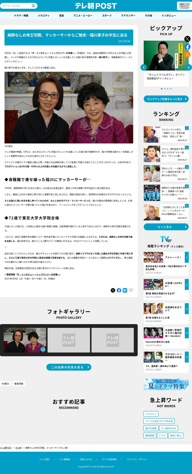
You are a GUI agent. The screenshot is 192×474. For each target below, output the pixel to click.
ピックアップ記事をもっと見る (165, 99)
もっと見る (165, 227)
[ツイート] (113, 290)
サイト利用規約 (109, 459)
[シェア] (119, 290)
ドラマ (162, 435)
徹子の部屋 (151, 428)
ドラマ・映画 (21, 15)
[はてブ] (125, 290)
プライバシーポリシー (137, 459)
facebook (187, 47)
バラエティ (44, 15)
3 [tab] (167, 89)
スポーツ (107, 15)
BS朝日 (5, 383)
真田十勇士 (175, 435)
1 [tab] (161, 89)
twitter (187, 39)
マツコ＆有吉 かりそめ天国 (159, 421)
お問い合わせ (86, 459)
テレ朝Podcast (168, 428)
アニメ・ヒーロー (83, 15)
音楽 (61, 15)
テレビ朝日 (44, 459)
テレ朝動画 (65, 459)
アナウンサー (128, 15)
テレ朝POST (96, 6)
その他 (148, 15)
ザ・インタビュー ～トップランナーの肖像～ (38, 274)
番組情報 (18, 383)
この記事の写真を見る (67, 367)
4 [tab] (170, 89)
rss (187, 54)
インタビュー (169, 15)
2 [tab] (164, 89)
